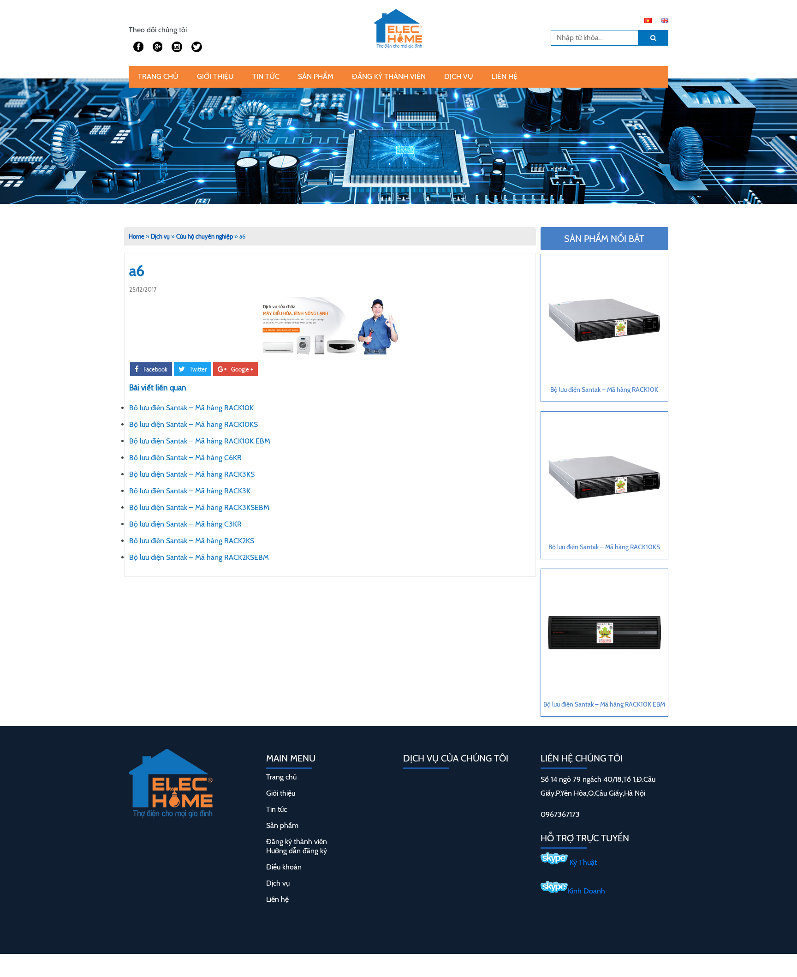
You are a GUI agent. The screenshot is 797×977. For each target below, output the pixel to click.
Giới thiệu (215, 76)
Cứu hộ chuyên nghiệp (204, 236)
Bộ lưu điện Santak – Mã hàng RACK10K (191, 407)
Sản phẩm (315, 76)
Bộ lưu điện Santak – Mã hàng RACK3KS (192, 474)
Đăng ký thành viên (389, 76)
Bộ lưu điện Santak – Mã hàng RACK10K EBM (199, 441)
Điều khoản (284, 867)
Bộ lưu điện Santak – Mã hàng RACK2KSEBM (199, 557)
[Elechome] (398, 26)
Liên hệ (504, 76)
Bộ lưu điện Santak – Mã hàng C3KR (185, 524)
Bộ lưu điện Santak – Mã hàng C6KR (185, 457)
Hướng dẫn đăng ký (296, 850)
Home (136, 236)
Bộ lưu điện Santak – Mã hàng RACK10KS (193, 424)
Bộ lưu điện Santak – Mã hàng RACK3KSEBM (199, 507)
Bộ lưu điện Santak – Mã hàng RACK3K (189, 490)
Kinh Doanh (586, 891)
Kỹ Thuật (582, 862)
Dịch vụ (458, 76)
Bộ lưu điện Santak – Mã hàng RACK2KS (191, 540)
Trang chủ (158, 76)
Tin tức (266, 76)
